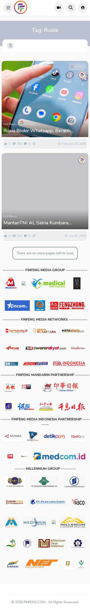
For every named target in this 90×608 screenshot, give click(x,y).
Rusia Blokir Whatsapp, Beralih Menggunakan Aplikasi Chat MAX (39, 131)
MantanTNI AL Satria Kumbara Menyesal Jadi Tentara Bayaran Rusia (42, 223)
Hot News (10, 124)
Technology (27, 124)
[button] (8, 8)
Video (79, 67)
